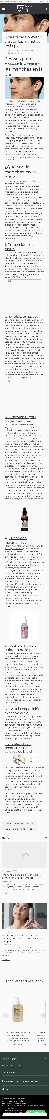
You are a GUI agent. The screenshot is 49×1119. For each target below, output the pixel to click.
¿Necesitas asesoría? (13, 1101)
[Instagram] (8, 1089)
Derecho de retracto (13, 1113)
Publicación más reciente (19, 829)
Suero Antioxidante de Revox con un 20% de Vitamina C (23, 436)
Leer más (6, 893)
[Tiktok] (3, 1089)
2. (22, 316)
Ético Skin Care (12, 1099)
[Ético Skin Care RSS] (46, 837)
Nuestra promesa (11, 1072)
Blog (28, 1101)
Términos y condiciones (15, 1103)
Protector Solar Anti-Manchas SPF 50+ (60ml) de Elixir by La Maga (24, 255)
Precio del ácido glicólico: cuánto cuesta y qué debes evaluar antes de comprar (22, 938)
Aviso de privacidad (13, 1110)
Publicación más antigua (19, 823)
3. (20, 419)
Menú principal (10, 1059)
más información (11, 1066)
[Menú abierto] (6, 8)
